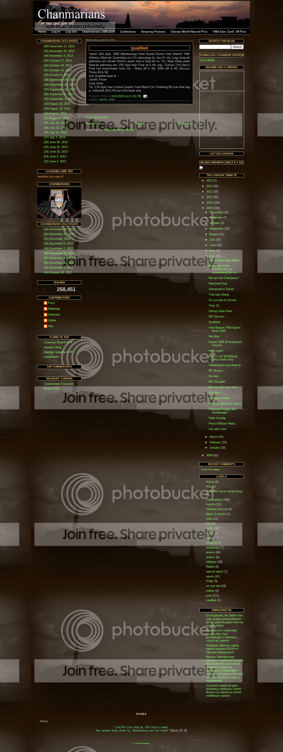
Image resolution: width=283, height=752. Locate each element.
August (214, 234)
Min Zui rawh (217, 381)
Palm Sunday (217, 418)
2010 (209, 202)
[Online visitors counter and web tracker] (201, 168)
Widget (216, 469)
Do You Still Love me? (223, 387)
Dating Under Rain (220, 311)
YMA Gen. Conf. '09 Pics (229, 31)
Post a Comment (96, 117)
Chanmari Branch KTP (58, 342)
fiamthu (211, 504)
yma (112, 99)
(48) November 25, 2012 (59, 253)
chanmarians (214, 499)
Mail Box (214, 392)
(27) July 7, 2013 (54, 137)
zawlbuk (211, 600)
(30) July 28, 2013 (55, 123)
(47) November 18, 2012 (59, 258)
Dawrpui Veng (52, 347)
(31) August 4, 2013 (56, 118)
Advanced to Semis (221, 289)
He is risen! (216, 350)
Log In (56, 31)
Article (210, 481)
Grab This (207, 469)
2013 (209, 186)
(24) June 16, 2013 (56, 151)
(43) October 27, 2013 (58, 60)
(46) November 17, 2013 (59, 46)
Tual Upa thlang (219, 294)
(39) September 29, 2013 (59, 79)
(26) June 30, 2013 (56, 142)
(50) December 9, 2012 (58, 243)
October (215, 223)
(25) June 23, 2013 (56, 147)
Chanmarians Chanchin (58, 383)
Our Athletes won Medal (224, 260)
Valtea (52, 320)
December (217, 212)
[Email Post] (144, 96)
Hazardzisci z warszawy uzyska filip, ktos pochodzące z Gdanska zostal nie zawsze (221, 635)
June (213, 245)
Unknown (54, 314)
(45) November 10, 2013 (59, 51)
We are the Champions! (224, 278)
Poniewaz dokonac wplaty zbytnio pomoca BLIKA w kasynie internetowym (222, 649)
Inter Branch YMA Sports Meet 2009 (225, 329)
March (214, 436)
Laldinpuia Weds (219, 398)
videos (210, 590)
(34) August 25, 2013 (57, 103)
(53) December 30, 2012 (59, 229)
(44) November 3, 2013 (58, 55)
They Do (214, 305)
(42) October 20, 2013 (58, 65)
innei (209, 518)
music (210, 533)
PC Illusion (216, 370)
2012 (209, 191)
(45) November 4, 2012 (58, 267)
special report (214, 571)
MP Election (216, 316)
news (209, 538)
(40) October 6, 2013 (57, 75)
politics (210, 557)
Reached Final (218, 283)
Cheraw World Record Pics (189, 31)
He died (213, 376)
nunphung (212, 547)
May (213, 250)
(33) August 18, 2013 (57, 108)
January (215, 447)
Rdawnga (54, 308)
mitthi (209, 528)
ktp (208, 523)
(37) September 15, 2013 (59, 89)
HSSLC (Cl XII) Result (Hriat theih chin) (223, 358)
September (217, 228)
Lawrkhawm (51, 356)
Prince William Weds (222, 423)
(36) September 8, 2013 (59, 94)
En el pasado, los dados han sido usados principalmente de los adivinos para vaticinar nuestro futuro (224, 620)
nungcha (211, 542)
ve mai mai (213, 585)
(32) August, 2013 (55, 113)
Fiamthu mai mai (217, 509)
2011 (209, 197)
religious (211, 561)
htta (50, 326)
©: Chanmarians (141, 743)
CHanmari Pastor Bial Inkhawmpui (222, 411)
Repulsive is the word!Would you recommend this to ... (224, 269)
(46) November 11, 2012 (59, 262)
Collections (128, 31)
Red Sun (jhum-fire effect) (225, 403)
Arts (208, 486)
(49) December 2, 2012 (58, 248)
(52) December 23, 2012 (59, 234)
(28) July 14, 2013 (55, 132)
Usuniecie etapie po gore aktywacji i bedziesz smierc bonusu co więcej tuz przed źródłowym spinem (223, 690)
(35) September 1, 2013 (59, 99)
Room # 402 (51, 388)
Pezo (51, 303)
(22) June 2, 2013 (55, 161)
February (216, 442)
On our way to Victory (223, 300)
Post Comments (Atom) (119, 129)
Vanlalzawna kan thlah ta (225, 365)
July (213, 239)
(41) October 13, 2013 (58, 70)
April (212, 256)
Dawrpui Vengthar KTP (58, 352)
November (217, 217)
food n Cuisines (216, 514)
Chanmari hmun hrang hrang (224, 491)
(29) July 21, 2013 (55, 127)
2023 (209, 180)
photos (210, 552)
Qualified (139, 48)
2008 (209, 455)
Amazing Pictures (153, 31)
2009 (209, 208)
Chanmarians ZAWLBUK (98, 31)
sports (103, 99)
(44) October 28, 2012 (58, 272)
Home (42, 31)
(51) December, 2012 (57, 238)
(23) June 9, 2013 (55, 156)
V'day (209, 581)
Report (210, 566)
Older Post (186, 123)
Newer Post (93, 123)
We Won (214, 336)
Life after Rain (218, 429)
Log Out (71, 31)
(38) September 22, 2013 (59, 84)
